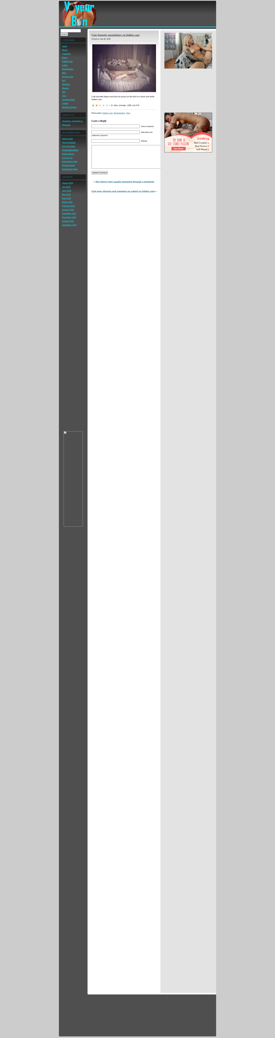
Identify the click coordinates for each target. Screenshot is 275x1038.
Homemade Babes (70, 150)
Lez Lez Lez (67, 158)
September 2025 (69, 225)
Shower (65, 88)
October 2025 (68, 221)
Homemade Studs (70, 169)
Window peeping (69, 107)
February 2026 (68, 206)
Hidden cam (67, 61)
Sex (63, 80)
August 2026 (67, 183)
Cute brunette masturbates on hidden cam (115, 35)
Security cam (67, 77)
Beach (65, 50)
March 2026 (67, 202)
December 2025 (69, 213)
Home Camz (67, 139)
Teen (64, 96)
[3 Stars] (100, 105)
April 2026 (66, 198)
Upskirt (65, 103)
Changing (66, 54)
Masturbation (67, 69)
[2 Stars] (96, 105)
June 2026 (66, 191)
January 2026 (68, 210)
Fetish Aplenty (68, 154)
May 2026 (66, 194)
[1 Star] (93, 105)
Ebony (65, 58)
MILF (64, 73)
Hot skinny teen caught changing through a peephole (125, 181)
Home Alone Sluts (70, 162)
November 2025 (69, 217)
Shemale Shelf (68, 165)
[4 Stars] (103, 105)
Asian (64, 46)
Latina (64, 65)
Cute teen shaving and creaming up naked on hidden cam (123, 191)
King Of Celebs (68, 146)
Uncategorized (68, 100)
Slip (63, 92)
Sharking (66, 84)
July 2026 (66, 187)
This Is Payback (69, 142)
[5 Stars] (107, 105)
